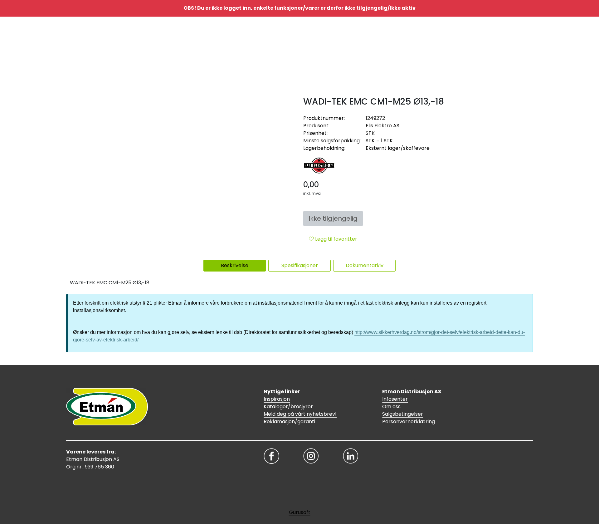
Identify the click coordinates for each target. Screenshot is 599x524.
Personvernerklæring (408, 421)
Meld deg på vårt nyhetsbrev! (300, 414)
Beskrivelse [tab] (234, 265)
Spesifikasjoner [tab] (299, 265)
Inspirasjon (277, 399)
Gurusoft (299, 512)
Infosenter (395, 399)
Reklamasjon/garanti (289, 421)
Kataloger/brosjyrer (288, 406)
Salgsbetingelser (402, 414)
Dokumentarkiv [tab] (364, 265)
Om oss (391, 406)
